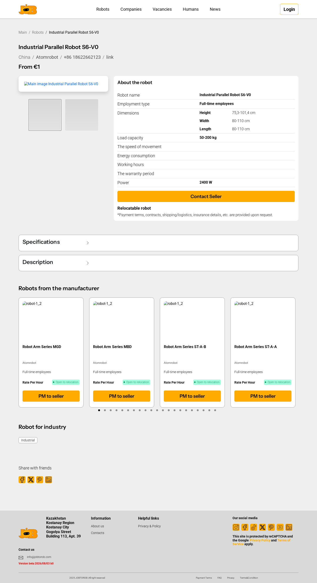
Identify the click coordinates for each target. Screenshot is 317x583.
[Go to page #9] (145, 410)
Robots (102, 9)
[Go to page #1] (99, 410)
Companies (131, 9)
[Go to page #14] (174, 410)
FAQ (219, 577)
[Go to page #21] (215, 410)
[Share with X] (30, 479)
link (109, 57)
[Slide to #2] (81, 115)
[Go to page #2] (105, 410)
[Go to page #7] (134, 410)
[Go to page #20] (209, 410)
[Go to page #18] (198, 410)
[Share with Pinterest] (39, 479)
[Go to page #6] (128, 410)
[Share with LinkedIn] (48, 479)
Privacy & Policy (149, 526)
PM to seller (51, 396)
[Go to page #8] (139, 410)
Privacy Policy (260, 540)
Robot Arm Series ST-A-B (185, 347)
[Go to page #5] (122, 410)
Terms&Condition (249, 577)
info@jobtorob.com (39, 557)
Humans (191, 9)
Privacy (230, 577)
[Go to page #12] (163, 410)
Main (23, 32)
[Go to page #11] (157, 410)
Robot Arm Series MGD (42, 347)
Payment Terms (204, 577)
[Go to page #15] (180, 410)
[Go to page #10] (151, 410)
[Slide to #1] (45, 115)
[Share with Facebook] (22, 479)
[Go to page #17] (192, 410)
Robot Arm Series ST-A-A (255, 347)
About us (97, 526)
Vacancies (162, 9)
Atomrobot (47, 57)
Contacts (97, 533)
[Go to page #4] (116, 410)
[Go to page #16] (186, 410)
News (215, 9)
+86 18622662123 (82, 57)
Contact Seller (206, 196)
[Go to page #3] (110, 410)
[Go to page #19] (203, 410)
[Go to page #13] (168, 410)
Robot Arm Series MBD (112, 347)
